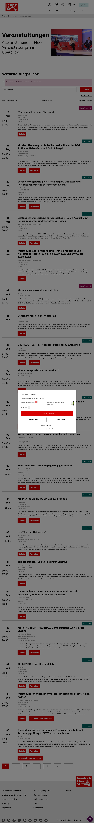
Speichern (60, 419)
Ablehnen (33, 419)
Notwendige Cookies (28, 402)
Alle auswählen (47, 413)
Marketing (24, 407)
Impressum (42, 429)
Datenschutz (51, 429)
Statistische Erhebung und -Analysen (56, 403)
